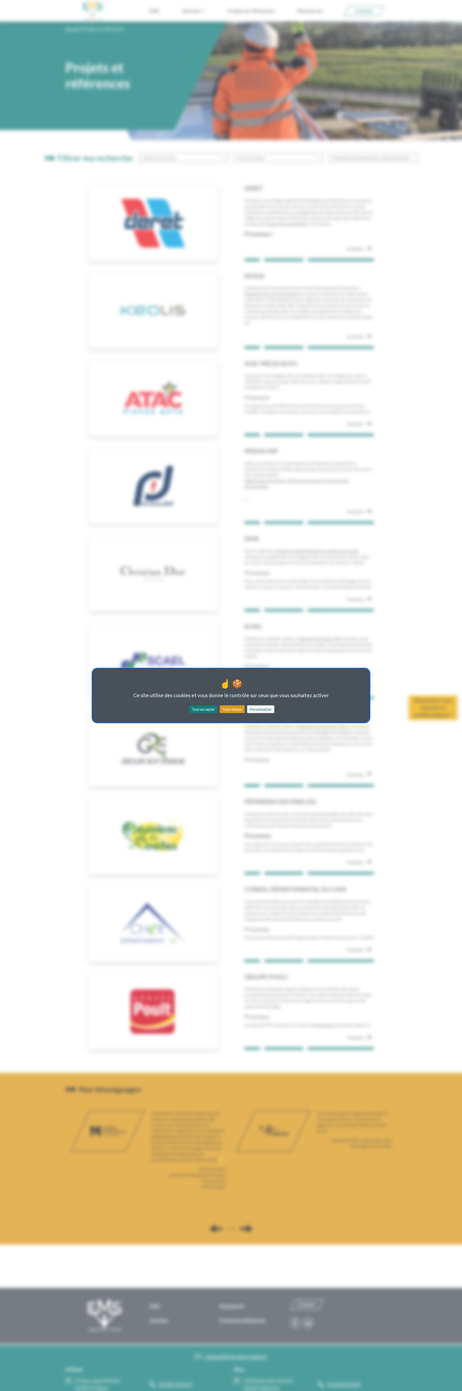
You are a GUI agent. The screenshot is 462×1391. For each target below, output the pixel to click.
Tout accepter (203, 709)
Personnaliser (261, 709)
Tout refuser (232, 709)
